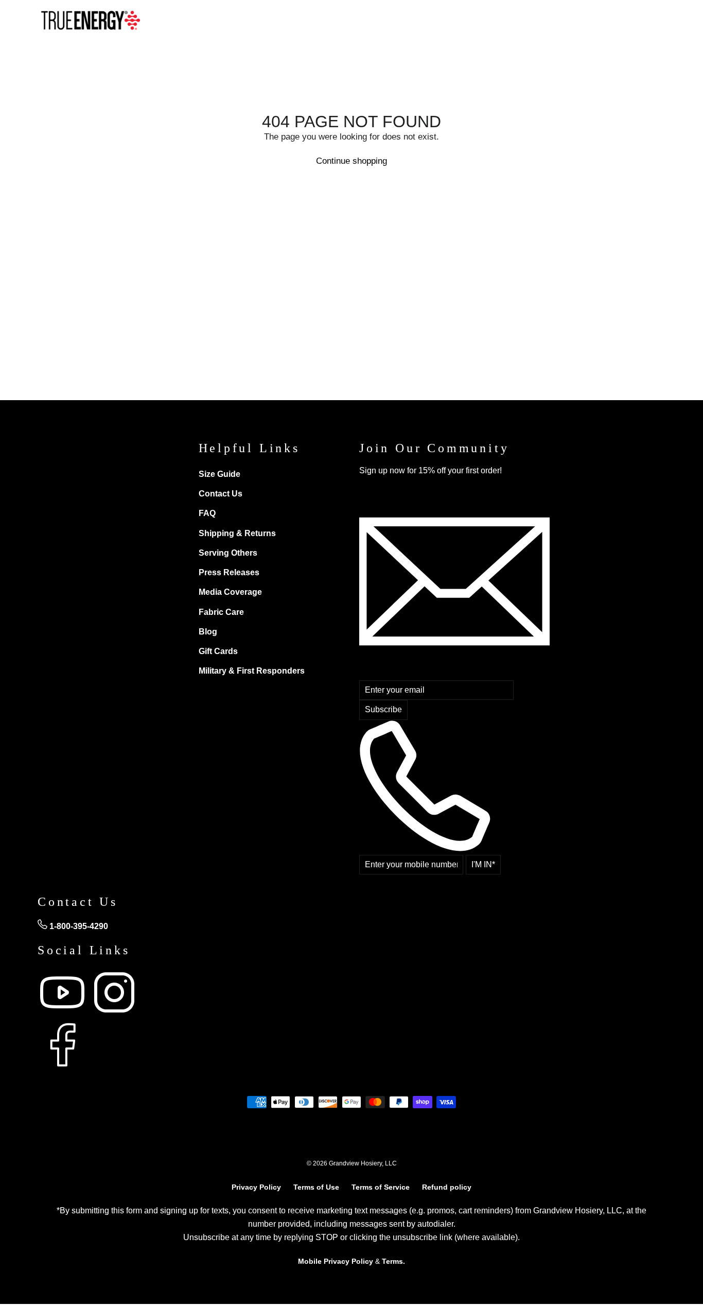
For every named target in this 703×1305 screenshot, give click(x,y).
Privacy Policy (256, 1187)
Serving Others (228, 552)
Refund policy (446, 1187)
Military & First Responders (252, 670)
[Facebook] (62, 1067)
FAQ (207, 513)
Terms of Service (380, 1187)
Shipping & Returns (237, 533)
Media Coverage (230, 592)
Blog (208, 631)
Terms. (393, 1261)
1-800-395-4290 (77, 926)
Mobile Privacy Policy (335, 1261)
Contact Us (220, 493)
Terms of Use (316, 1187)
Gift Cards (218, 651)
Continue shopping (351, 161)
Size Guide (219, 474)
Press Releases (229, 572)
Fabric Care (221, 612)
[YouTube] (64, 1014)
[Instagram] (114, 1014)
